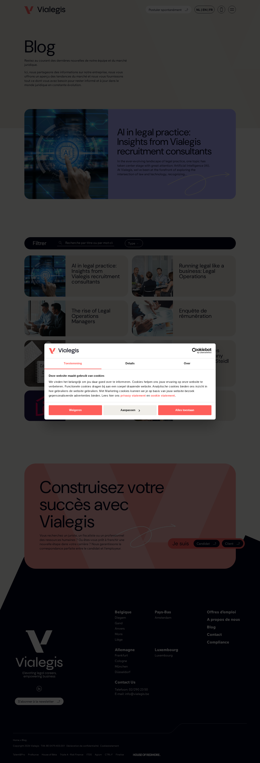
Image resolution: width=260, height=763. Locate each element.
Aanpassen (127, 410)
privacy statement (133, 395)
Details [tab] (130, 363)
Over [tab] (187, 363)
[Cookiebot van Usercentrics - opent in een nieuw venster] (194, 351)
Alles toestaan (184, 410)
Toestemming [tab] (73, 363)
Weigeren (75, 410)
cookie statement (163, 395)
